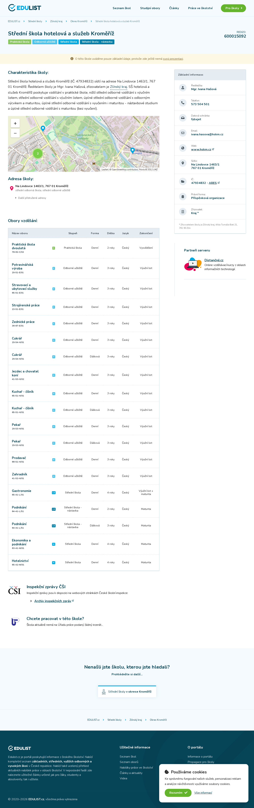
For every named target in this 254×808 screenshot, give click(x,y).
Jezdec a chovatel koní (25, 373)
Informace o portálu (200, 757)
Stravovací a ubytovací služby (24, 287)
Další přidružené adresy (32, 198)
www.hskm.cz (201, 149)
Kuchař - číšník (23, 392)
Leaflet (105, 169)
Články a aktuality (131, 773)
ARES (213, 183)
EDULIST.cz (14, 21)
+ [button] (15, 123)
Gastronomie (21, 491)
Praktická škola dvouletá (23, 246)
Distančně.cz (214, 260)
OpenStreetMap (119, 169)
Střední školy (35, 21)
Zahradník (19, 474)
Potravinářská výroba (22, 267)
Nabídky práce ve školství (136, 768)
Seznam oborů (129, 762)
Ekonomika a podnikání (21, 542)
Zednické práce (23, 322)
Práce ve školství (200, 8)
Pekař (16, 425)
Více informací (203, 793)
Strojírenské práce (26, 305)
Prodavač (19, 458)
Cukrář (17, 338)
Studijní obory (150, 8)
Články (174, 8)
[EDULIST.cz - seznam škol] (24, 11)
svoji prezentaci (173, 59)
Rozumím (176, 793)
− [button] (15, 133)
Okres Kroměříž (78, 21)
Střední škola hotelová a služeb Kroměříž (117, 21)
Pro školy (232, 8)
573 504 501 (200, 104)
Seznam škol (122, 8)
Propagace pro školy (201, 762)
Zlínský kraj (56, 21)
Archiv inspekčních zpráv (52, 601)
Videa (123, 778)
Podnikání (19, 507)
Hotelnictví (20, 561)
